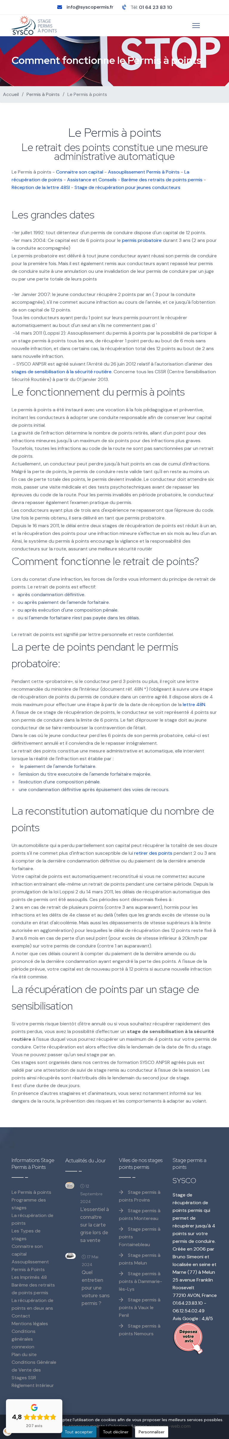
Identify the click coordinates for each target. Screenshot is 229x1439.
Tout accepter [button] (79, 1432)
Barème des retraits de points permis (161, 180)
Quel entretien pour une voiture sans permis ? (96, 1287)
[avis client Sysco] (195, 1339)
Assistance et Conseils (92, 180)
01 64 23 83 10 (155, 7)
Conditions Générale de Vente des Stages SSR (34, 1370)
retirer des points (153, 853)
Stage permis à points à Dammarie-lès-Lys (140, 1281)
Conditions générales (23, 1335)
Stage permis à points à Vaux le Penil (139, 1307)
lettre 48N (194, 704)
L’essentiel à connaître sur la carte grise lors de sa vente (94, 1224)
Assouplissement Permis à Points (144, 172)
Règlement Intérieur (33, 1385)
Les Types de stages (26, 1235)
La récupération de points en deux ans (32, 1304)
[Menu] (196, 25)
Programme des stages (29, 1204)
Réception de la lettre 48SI (41, 187)
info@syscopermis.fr (89, 7)
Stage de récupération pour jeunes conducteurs (127, 187)
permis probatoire (142, 240)
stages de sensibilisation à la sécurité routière (62, 372)
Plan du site (24, 1354)
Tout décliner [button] (116, 1432)
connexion (23, 1347)
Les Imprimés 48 (29, 1277)
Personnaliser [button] (152, 1432)
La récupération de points (32, 1219)
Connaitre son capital (79, 172)
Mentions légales (30, 1323)
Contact (21, 1316)
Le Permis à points (31, 1192)
